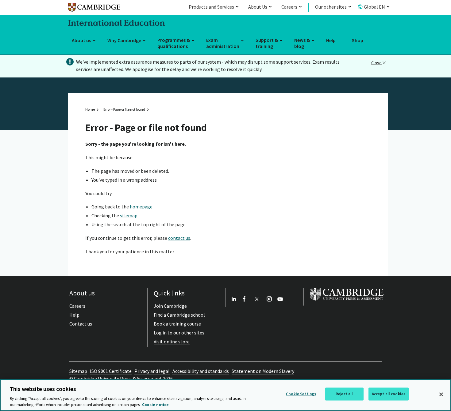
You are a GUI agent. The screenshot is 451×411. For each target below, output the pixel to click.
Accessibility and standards (200, 371)
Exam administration (222, 43)
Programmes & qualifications (173, 43)
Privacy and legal (152, 371)
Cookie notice (155, 404)
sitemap (128, 215)
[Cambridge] (94, 8)
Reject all (344, 394)
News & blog (302, 43)
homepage (141, 207)
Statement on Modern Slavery (263, 371)
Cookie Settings (301, 394)
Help (331, 40)
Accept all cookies (388, 394)
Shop (357, 40)
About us (81, 40)
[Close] (441, 394)
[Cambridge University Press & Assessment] (347, 302)
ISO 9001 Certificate (111, 371)
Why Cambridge (124, 40)
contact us (179, 238)
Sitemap (78, 371)
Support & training (267, 43)
